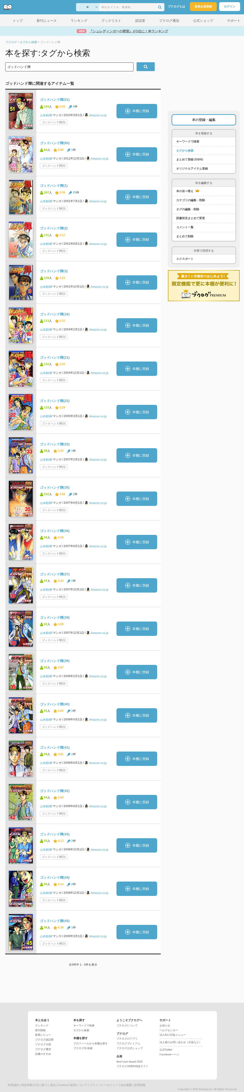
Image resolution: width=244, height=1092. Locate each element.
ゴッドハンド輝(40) (55, 704)
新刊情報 (40, 1030)
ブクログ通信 (43, 1049)
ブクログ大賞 (43, 1044)
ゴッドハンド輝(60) (55, 143)
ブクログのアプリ (127, 1038)
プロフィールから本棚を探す (90, 1043)
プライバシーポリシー (103, 1085)
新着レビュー (43, 1034)
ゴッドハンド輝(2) (54, 228)
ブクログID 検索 (83, 1048)
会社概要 (126, 1085)
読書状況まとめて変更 (190, 218)
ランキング (41, 1025)
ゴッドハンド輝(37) (55, 574)
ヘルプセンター (169, 1030)
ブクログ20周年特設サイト (132, 1066)
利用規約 (13, 1085)
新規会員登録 (203, 6)
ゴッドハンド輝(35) (55, 487)
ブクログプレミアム (128, 1043)
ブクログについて (127, 1025)
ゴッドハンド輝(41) (55, 747)
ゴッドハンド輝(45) (55, 921)
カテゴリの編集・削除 (190, 200)
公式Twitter (166, 1049)
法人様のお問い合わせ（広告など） (181, 1042)
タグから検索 (185, 150)
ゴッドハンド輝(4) (54, 165)
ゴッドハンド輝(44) (55, 877)
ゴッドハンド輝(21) (55, 357)
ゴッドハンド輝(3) (54, 208)
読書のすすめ (43, 1053)
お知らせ (165, 1025)
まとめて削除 (185, 236)
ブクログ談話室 (44, 1039)
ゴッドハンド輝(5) (54, 122)
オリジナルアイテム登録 (192, 168)
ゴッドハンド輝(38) (55, 617)
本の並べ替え (185, 191)
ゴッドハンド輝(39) (55, 661)
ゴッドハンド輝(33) (55, 444)
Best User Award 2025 (129, 1061)
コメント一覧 (185, 227)
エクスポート (185, 258)
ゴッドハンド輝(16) (55, 314)
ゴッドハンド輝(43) (55, 834)
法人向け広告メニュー (173, 1034)
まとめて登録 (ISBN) (189, 159)
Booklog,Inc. (206, 1089)
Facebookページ (169, 1054)
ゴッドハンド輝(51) (55, 100)
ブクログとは (176, 6)
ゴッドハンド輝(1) (54, 185)
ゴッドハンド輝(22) (55, 401)
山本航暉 (45, 115)
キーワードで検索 (187, 141)
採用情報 (139, 1085)
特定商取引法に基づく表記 (38, 1085)
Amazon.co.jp (98, 115)
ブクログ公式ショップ (129, 1048)
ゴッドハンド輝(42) (55, 791)
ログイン (229, 6)
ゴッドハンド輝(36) (55, 531)
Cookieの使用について (72, 1085)
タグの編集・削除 (187, 209)
